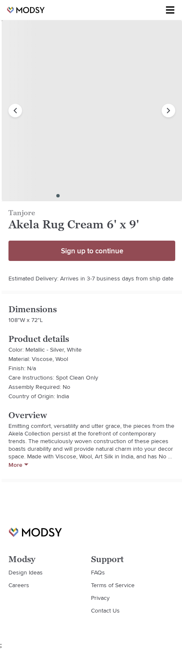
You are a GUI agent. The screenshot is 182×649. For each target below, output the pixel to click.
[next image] (168, 110)
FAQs (98, 572)
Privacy (100, 598)
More (15, 465)
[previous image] (15, 110)
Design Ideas (25, 572)
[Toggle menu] (170, 10)
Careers (18, 585)
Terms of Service (113, 585)
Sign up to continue (92, 251)
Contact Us (105, 610)
